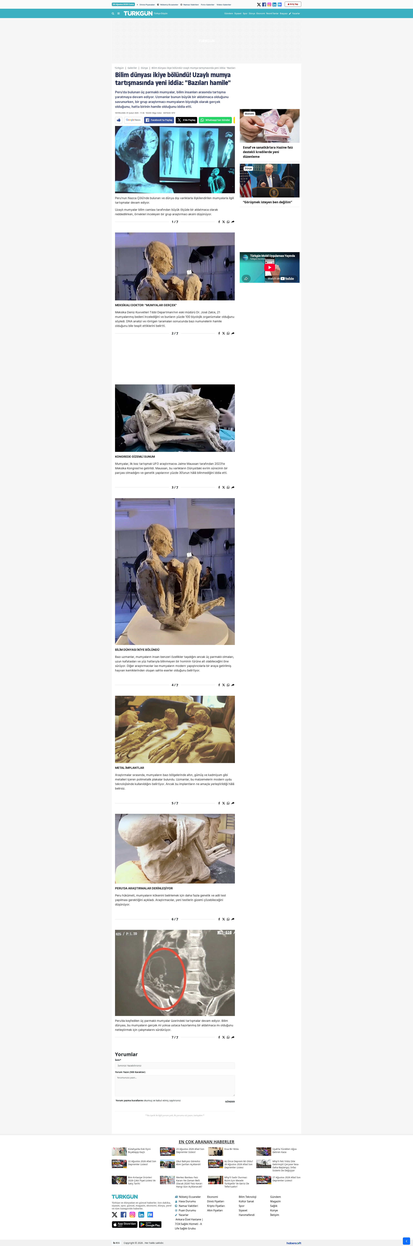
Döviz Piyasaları (147, 5)
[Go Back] (406, 1241)
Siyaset (243, 1210)
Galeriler (132, 67)
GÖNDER (230, 1101)
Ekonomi (212, 1197)
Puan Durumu (187, 1210)
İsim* (118, 1059)
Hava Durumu (187, 1201)
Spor (242, 1206)
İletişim (274, 1215)
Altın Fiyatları (215, 1210)
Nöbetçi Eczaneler (169, 5)
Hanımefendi (247, 1215)
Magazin (275, 1201)
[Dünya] (270, 180)
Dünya (144, 67)
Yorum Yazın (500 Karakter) (130, 1072)
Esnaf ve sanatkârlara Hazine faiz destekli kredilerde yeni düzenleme (268, 152)
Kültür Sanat (246, 1201)
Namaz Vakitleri (191, 5)
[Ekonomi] (270, 125)
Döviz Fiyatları (215, 1201)
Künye (274, 1210)
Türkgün (119, 67)
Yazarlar (184, 1215)
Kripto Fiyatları (216, 1206)
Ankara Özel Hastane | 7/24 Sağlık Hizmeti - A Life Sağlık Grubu (189, 1224)
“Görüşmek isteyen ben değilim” (267, 202)
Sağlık (273, 1206)
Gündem (275, 1197)
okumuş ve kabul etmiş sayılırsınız (148, 1100)
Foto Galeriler (207, 5)
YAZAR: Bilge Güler (154, 113)
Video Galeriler (224, 5)
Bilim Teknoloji (247, 1197)
